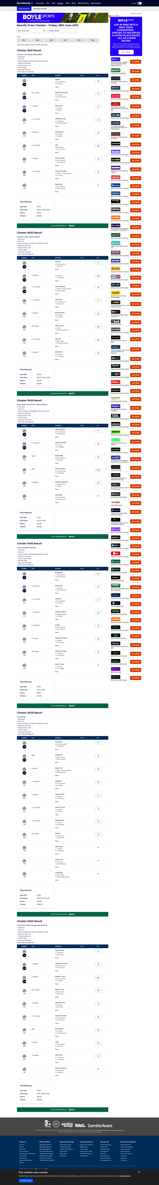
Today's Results (24, 9)
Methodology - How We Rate (27, 1153)
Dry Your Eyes (60, 158)
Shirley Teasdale (61, 744)
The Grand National (65, 1147)
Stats (53, 3)
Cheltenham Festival (65, 1144)
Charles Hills (60, 837)
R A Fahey (59, 83)
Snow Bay (58, 742)
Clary (57, 1042)
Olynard (58, 339)
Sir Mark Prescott (61, 123)
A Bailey (59, 110)
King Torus (59, 352)
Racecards (40, 3)
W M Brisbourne (61, 1033)
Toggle (139, 3)
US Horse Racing (23, 1151)
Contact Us (22, 1149)
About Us (21, 1144)
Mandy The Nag (60, 651)
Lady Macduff (60, 429)
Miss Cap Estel (60, 469)
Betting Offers (83, 3)
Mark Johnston (61, 162)
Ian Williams (60, 655)
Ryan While (59, 147)
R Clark (58, 328)
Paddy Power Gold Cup (86, 1144)
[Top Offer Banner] (62, 18)
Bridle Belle (59, 456)
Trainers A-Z (123, 1160)
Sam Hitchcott (60, 160)
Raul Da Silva (60, 992)
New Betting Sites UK (45, 1149)
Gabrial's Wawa (60, 612)
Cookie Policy (23, 1158)
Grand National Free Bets (46, 1153)
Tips (47, 3)
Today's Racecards (125, 1144)
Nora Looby (59, 341)
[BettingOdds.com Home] (25, 3)
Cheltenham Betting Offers (46, 1160)
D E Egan (59, 640)
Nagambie (58, 184)
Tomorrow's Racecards (126, 1147)
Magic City (58, 768)
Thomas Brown (61, 302)
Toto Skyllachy (60, 286)
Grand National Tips (105, 1160)
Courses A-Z (123, 1156)
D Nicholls (59, 266)
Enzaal (57, 625)
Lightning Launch (61, 963)
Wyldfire (58, 599)
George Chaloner (61, 614)
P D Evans (59, 136)
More (56, 87)
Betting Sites (96, 3)
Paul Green (59, 993)
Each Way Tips (104, 1151)
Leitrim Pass (59, 664)
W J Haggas (60, 447)
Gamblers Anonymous (118, 1130)
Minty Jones (59, 326)
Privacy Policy (23, 1156)
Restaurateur (59, 820)
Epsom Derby (63, 1151)
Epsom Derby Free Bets (46, 1156)
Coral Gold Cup (84, 1149)
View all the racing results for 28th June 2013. (32, 44)
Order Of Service (61, 1068)
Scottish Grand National (66, 1149)
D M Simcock (60, 642)
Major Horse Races (125, 1149)
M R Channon (60, 967)
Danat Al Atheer (60, 442)
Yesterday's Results (40, 9)
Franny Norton (60, 432)
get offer (135, 62)
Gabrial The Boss (61, 1016)
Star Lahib (58, 495)
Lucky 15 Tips (103, 1147)
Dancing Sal (59, 132)
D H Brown (59, 1072)
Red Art (57, 833)
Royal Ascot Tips (104, 1156)
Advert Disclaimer (136, 13)
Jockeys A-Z (123, 1158)
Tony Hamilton (60, 81)
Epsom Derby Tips (105, 1158)
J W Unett (59, 1046)
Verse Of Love (60, 807)
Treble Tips (103, 1153)
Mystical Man (59, 950)
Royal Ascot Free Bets (45, 1158)
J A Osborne (60, 356)
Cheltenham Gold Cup (86, 1153)
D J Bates (59, 134)
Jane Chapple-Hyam (62, 877)
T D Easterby (60, 277)
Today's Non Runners (126, 1153)
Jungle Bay (59, 873)
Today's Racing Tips (105, 1144)
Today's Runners (125, 1151)
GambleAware (107, 1130)
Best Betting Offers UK (45, 1144)
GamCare (99, 1130)
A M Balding (60, 473)
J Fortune (59, 108)
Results (60, 3)
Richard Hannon (61, 97)
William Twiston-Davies (63, 173)
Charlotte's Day (60, 119)
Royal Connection (61, 92)
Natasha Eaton (61, 484)
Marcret (58, 262)
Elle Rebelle (59, 1029)
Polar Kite (58, 299)
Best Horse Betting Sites (46, 1151)
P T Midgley (60, 746)
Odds (67, 3)
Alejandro (58, 781)
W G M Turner (60, 149)
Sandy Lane (59, 859)
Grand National (84, 1156)
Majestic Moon (60, 976)
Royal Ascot (63, 1156)
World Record (60, 1002)
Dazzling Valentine (61, 482)
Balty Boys (59, 846)
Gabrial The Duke (61, 638)
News (74, 3)
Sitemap (21, 1162)
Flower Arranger (61, 171)
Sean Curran (60, 304)
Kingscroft (58, 755)
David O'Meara (61, 290)
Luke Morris (60, 121)
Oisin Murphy (60, 1044)
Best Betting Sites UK (45, 1147)
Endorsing (58, 585)
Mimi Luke (58, 106)
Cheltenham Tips (105, 1149)
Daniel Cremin (60, 965)
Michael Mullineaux (62, 330)
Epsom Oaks (63, 1153)
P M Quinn (59, 1031)
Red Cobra (58, 1055)
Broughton (59, 572)
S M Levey (59, 95)
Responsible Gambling (25, 1160)
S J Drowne (59, 835)
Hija (56, 145)
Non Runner (60, 875)
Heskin (57, 79)
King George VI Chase (86, 1151)
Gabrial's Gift (59, 794)
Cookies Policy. (125, 1176)
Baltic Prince (59, 989)
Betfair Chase (83, 1147)
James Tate (60, 954)
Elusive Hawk (60, 312)
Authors (21, 1147)
